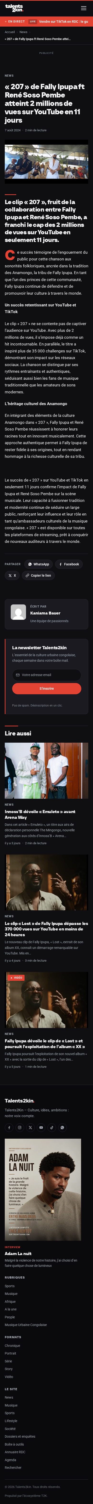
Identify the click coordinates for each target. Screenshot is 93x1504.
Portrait (10, 1353)
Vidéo (18, 977)
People (10, 1317)
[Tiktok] (51, 1127)
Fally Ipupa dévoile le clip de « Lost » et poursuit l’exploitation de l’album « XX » (45, 1043)
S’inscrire (47, 688)
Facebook (71, 564)
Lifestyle (11, 1421)
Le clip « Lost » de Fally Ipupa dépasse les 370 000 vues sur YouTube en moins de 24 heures (46, 929)
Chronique (12, 1346)
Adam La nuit (18, 1253)
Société (10, 1429)
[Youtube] (41, 1127)
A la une (10, 1309)
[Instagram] (20, 1127)
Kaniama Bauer (45, 613)
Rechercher (13, 1468)
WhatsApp (41, 564)
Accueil (10, 32)
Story (9, 1369)
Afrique (10, 1302)
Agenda (10, 1460)
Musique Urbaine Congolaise (26, 1325)
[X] (30, 1127)
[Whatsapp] (62, 1127)
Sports (10, 1286)
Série (8, 1361)
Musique (11, 1294)
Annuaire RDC (15, 1452)
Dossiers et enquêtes (20, 1437)
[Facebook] (9, 1127)
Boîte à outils (14, 1444)
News (23, 32)
